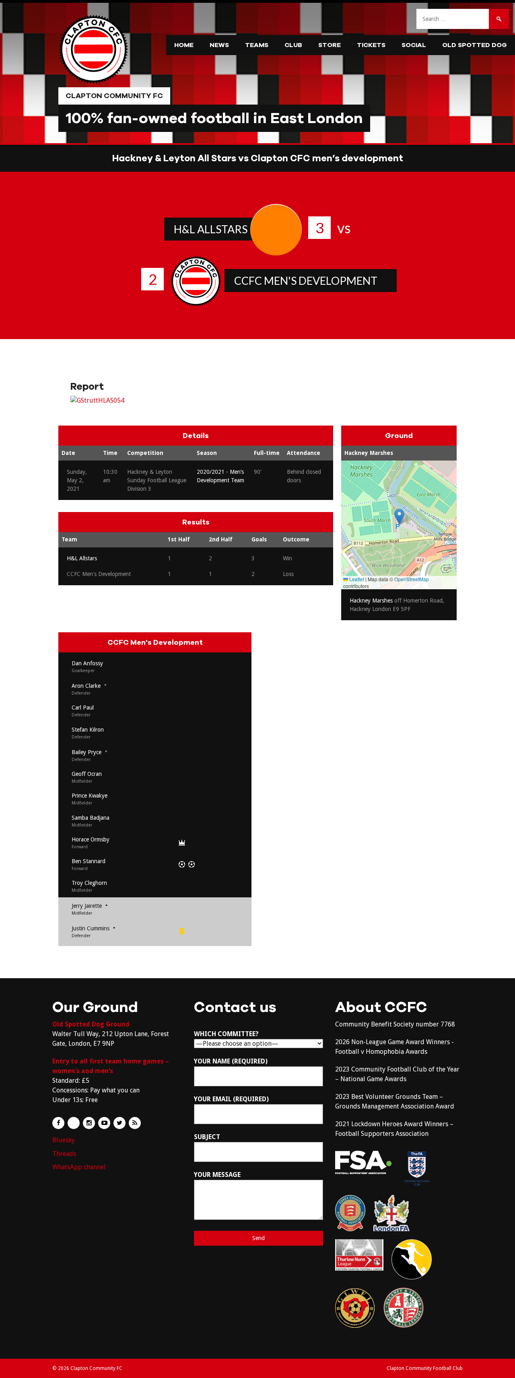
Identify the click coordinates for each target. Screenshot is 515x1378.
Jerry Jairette (87, 906)
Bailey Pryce (86, 752)
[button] (399, 516)
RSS (135, 1123)
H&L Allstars (210, 229)
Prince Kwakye (89, 795)
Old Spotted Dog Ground (91, 1024)
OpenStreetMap (411, 579)
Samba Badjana (90, 817)
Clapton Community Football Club (425, 1368)
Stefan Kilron (88, 729)
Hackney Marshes (368, 453)
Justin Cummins (90, 928)
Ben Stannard (88, 861)
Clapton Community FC (114, 96)
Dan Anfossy (87, 663)
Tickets (371, 45)
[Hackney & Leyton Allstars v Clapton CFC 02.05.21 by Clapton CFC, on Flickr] (97, 400)
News (219, 45)
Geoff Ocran (87, 774)
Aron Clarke (86, 686)
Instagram (89, 1123)
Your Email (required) (231, 1099)
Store (329, 45)
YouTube (104, 1123)
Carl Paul (83, 707)
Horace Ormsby (90, 839)
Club (293, 45)
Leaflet (356, 579)
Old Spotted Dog (474, 45)
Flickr (74, 1123)
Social (414, 45)
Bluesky (63, 1140)
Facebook (58, 1123)
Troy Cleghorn (89, 883)
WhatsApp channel (79, 1167)
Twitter (119, 1123)
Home (184, 45)
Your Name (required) (231, 1061)
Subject (207, 1137)
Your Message (217, 1174)
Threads (64, 1154)
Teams (256, 45)
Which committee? (226, 1034)
